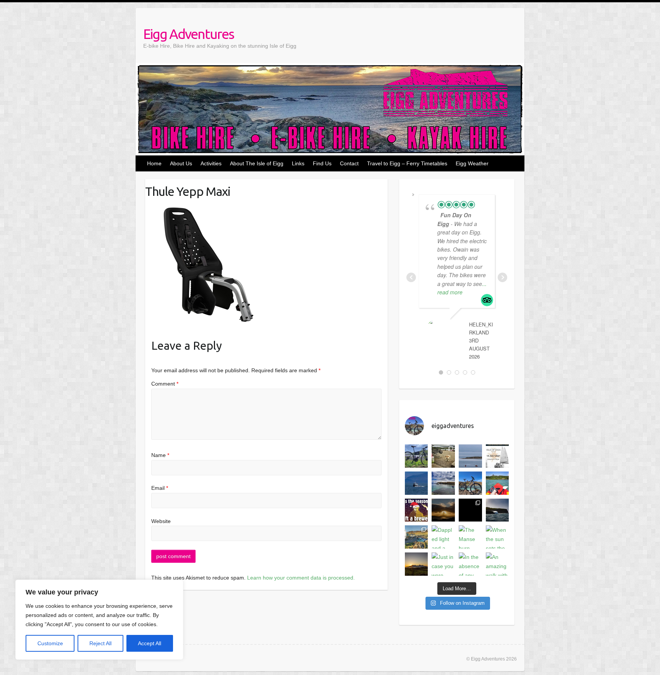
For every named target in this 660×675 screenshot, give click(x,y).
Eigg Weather (472, 163)
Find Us (322, 163)
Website (161, 521)
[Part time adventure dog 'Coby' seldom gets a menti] (443, 456)
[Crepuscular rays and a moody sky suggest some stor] (443, 510)
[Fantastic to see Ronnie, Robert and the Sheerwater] (416, 483)
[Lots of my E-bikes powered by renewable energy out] (416, 456)
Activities (211, 163)
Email (159, 488)
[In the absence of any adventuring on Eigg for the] (470, 564)
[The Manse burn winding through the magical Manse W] (470, 537)
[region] (99, 620)
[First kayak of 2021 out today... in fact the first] (443, 483)
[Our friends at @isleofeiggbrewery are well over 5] (416, 510)
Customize (50, 643)
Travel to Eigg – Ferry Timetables (407, 163)
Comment (164, 384)
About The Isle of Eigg (256, 163)
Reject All (100, 643)
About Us (181, 163)
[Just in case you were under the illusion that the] (443, 564)
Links (298, 163)
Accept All (149, 643)
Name (160, 455)
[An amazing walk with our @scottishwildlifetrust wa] (497, 564)
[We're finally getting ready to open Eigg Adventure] (497, 483)
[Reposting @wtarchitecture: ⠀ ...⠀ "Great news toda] (416, 537)
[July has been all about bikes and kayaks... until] (497, 456)
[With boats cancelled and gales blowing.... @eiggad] (470, 510)
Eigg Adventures (188, 34)
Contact (349, 163)
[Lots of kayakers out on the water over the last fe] (470, 456)
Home (154, 163)
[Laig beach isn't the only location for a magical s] (416, 564)
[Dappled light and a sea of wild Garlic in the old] (443, 537)
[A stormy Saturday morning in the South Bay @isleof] (497, 510)
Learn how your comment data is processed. (301, 578)
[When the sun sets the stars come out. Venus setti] (497, 537)
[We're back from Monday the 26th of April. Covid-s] (470, 483)
